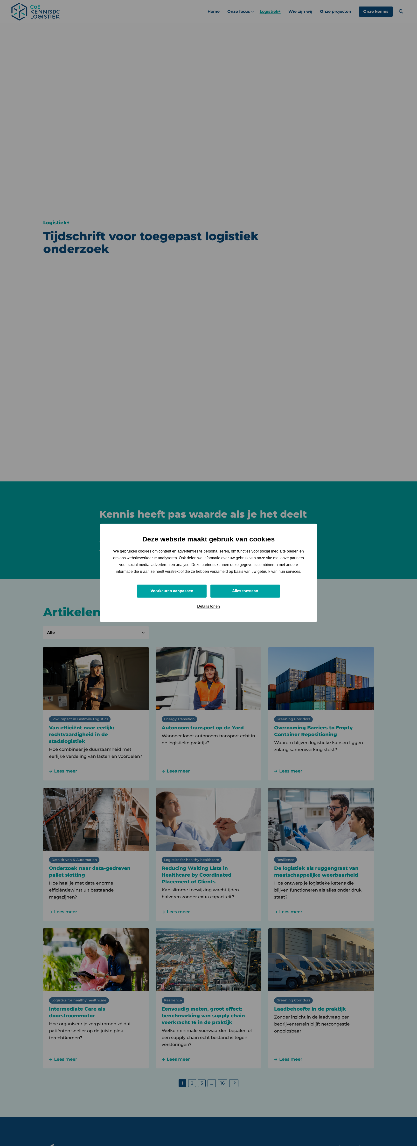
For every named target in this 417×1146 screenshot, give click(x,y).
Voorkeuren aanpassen (172, 591)
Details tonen (208, 607)
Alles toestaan (245, 591)
